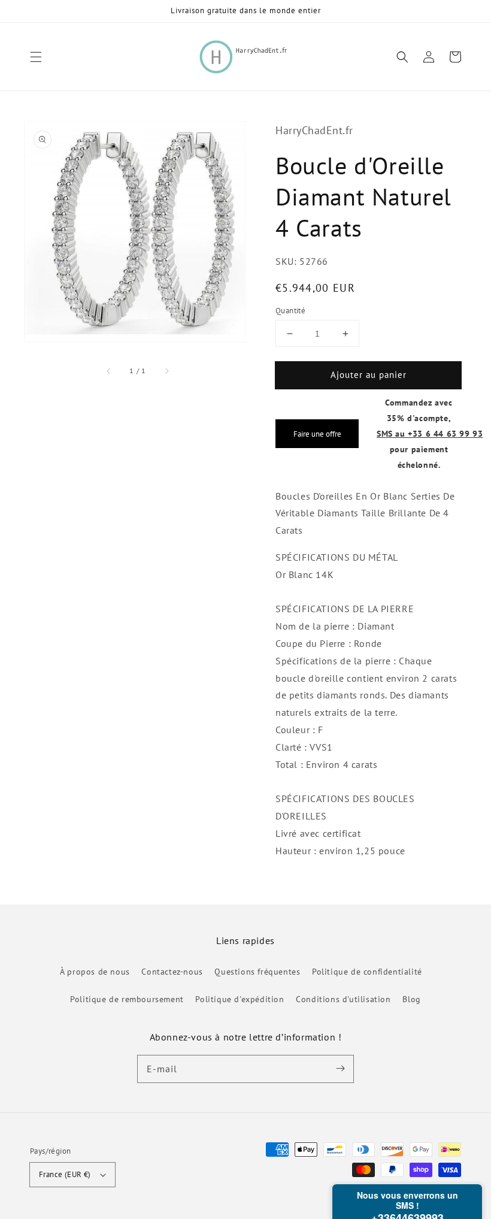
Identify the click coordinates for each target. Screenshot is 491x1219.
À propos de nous (95, 971)
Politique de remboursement (127, 999)
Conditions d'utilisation (343, 999)
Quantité (290, 310)
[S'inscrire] (340, 1068)
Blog (411, 999)
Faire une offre (317, 433)
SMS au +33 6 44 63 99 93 (430, 433)
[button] (36, 57)
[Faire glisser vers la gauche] (109, 371)
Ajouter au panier (369, 374)
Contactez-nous (171, 971)
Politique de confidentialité (367, 971)
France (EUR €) (65, 1174)
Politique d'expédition (239, 999)
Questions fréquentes (257, 971)
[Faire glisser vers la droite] (166, 371)
